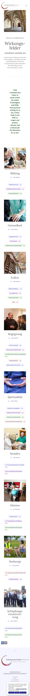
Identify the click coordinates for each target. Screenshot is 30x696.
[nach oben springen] (15, 651)
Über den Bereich (14, 289)
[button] (2, 642)
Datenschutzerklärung (21, 689)
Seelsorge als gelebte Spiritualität (15, 573)
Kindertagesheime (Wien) (13, 189)
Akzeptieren (11, 692)
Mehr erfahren (23, 692)
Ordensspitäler (13, 236)
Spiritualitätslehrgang (13, 417)
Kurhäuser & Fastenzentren (13, 245)
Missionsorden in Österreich (13, 521)
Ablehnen (17, 692)
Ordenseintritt (13, 360)
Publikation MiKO (13, 297)
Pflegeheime (13, 241)
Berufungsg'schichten (13, 365)
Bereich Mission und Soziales (13, 471)
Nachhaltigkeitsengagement (13, 628)
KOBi (13, 302)
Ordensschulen (13, 184)
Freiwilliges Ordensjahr (13, 350)
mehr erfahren (16, 177)
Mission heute (14, 516)
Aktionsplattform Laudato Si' (13, 634)
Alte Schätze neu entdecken (13, 421)
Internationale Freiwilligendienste (15, 354)
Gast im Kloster (13, 345)
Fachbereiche (14, 293)
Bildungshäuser (13, 193)
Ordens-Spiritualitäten (13, 412)
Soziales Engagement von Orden (14, 465)
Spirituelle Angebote (14, 408)
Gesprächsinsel (13, 579)
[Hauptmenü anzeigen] (26, 5)
